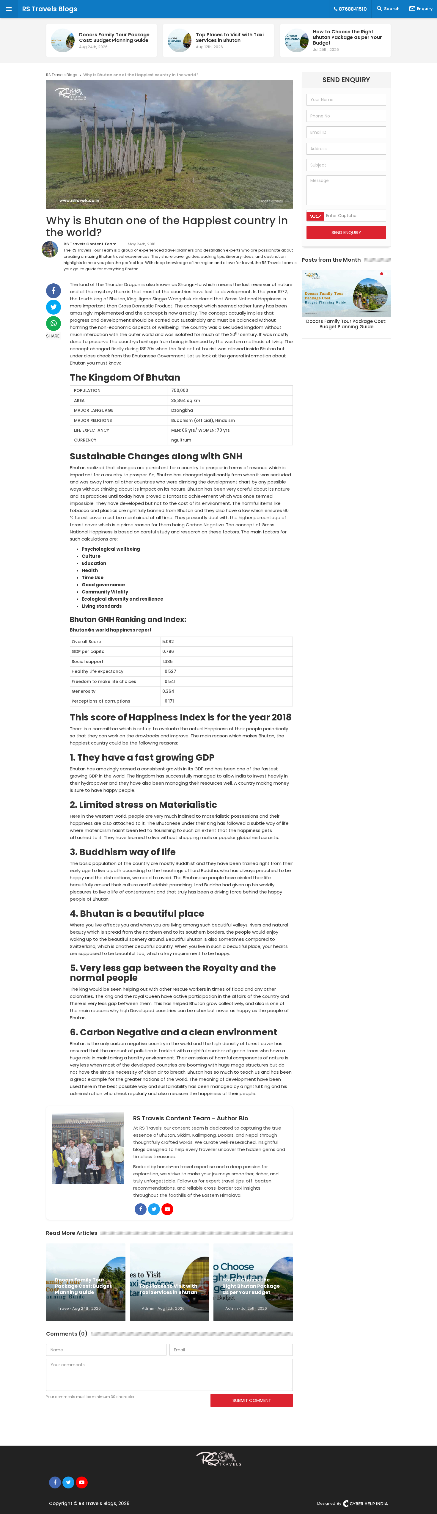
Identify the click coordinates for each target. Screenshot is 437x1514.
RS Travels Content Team (90, 244)
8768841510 (352, 9)
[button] (381, 273)
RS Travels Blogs (49, 9)
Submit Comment (251, 1400)
